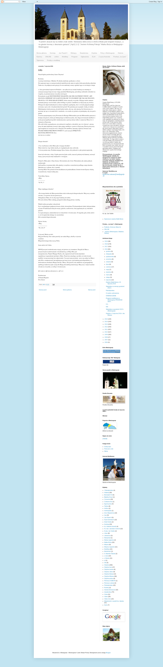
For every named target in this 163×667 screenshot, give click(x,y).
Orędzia (94, 53)
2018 (106, 244)
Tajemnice (40, 60)
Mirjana (106, 544)
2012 (106, 327)
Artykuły (106, 492)
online (56, 57)
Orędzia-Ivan (108, 567)
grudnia (108, 251)
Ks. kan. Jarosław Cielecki (112, 528)
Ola (105, 562)
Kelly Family (108, 522)
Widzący (74, 53)
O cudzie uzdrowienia (112, 293)
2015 (106, 319)
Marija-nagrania (109, 540)
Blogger (108, 652)
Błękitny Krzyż (108, 497)
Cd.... (107, 304)
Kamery (39, 57)
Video (106, 596)
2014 (106, 321)
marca (108, 275)
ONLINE (48, 57)
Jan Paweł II (63, 53)
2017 (106, 246)
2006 (106, 342)
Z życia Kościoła (104, 57)
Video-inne (107, 599)
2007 (106, 340)
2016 (106, 249)
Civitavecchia (108, 501)
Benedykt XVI (108, 495)
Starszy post (91, 290)
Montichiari (107, 551)
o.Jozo (106, 556)
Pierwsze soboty (109, 583)
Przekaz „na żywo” (119, 57)
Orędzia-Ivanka (108, 569)
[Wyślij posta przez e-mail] (53, 284)
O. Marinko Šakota (109, 553)
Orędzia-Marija (108, 574)
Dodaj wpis (107, 446)
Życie (105, 605)
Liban (106, 533)
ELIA (93, 57)
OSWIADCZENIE (111, 296)
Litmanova (107, 535)
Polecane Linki (108, 449)
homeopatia (107, 510)
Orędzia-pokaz (108, 578)
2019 (106, 241)
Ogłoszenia (85, 57)
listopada (109, 254)
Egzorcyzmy (108, 504)
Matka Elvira (108, 542)
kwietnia (108, 272)
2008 (106, 337)
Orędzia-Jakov (108, 572)
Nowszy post (42, 290)
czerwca (108, 267)
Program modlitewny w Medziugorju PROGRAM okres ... (114, 300)
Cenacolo (107, 499)
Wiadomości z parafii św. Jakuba (114, 601)
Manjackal (107, 538)
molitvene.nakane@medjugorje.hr (113, 175)
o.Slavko (106, 558)
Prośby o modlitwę (53, 60)
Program (74, 57)
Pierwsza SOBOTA (109, 581)
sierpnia (108, 262)
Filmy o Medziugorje (107, 53)
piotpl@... (105, 438)
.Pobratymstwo (108, 490)
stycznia (108, 280)
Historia (120, 53)
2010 (106, 332)
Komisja (52, 53)
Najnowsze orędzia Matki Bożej (113, 219)
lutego (108, 277)
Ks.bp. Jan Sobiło (109, 531)
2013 (106, 324)
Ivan (105, 515)
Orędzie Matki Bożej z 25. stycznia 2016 (113, 283)
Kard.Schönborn (109, 520)
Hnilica (106, 508)
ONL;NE (106, 229)
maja (107, 269)
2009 (106, 334)
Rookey (106, 587)
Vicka (106, 594)
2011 (106, 329)
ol (104, 560)
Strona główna (41, 53)
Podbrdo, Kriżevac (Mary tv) (112, 227)
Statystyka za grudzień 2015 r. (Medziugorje (115, 310)
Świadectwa (84, 53)
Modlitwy (65, 57)
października (110, 256)
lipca (107, 264)
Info (107, 306)
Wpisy (106, 451)
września (109, 259)
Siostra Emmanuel (109, 590)
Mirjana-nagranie (109, 547)
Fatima (106, 506)
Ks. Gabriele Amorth (110, 526)
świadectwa (107, 592)
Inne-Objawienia (109, 513)
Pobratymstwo (110, 290)
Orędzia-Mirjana (109, 576)
